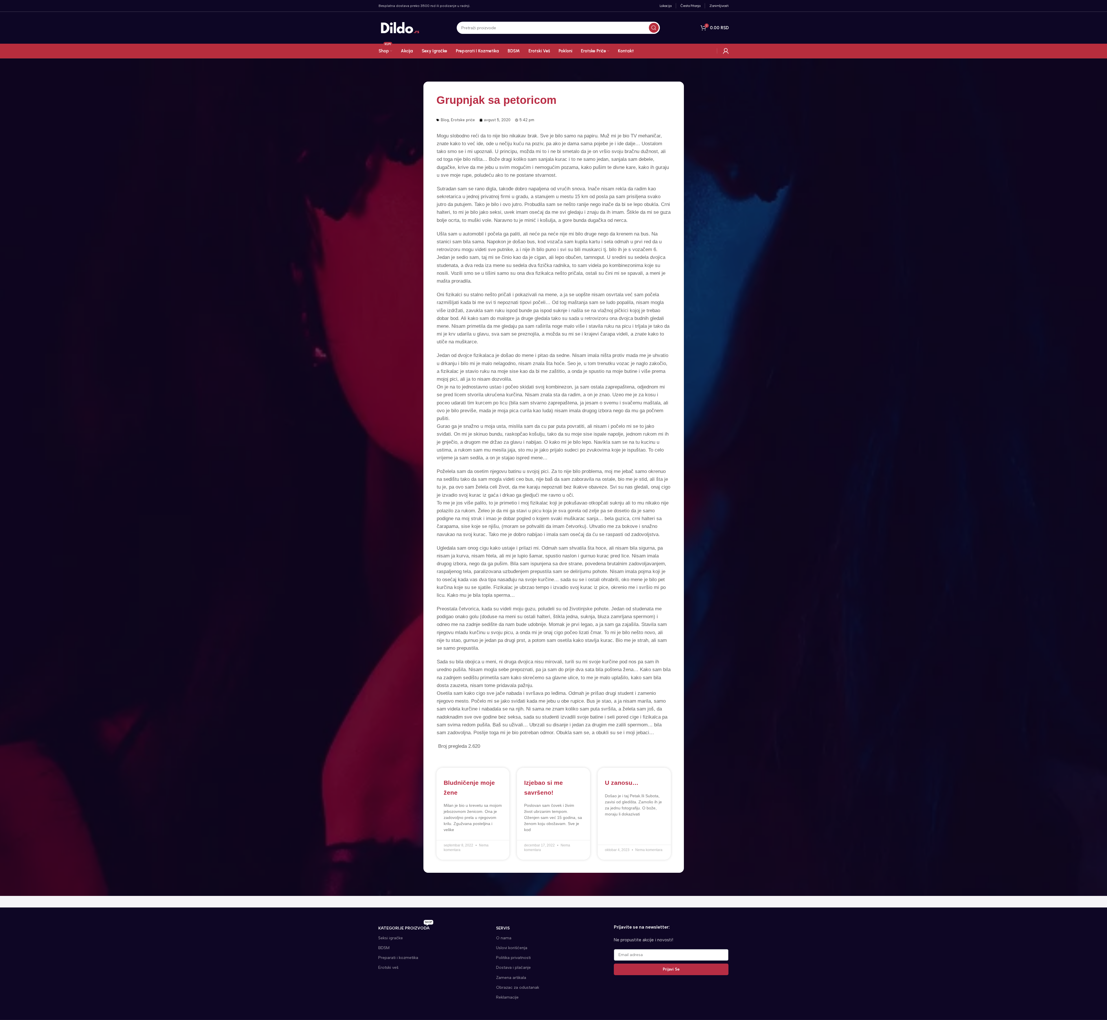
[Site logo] (400, 27)
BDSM (384, 947)
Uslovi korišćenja (511, 947)
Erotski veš (388, 967)
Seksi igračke (390, 938)
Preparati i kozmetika (398, 957)
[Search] (654, 28)
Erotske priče (463, 120)
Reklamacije (507, 997)
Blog (445, 120)
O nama (503, 938)
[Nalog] (726, 51)
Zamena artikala (511, 977)
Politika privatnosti (513, 957)
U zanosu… (621, 782)
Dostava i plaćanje (513, 967)
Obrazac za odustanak (517, 987)
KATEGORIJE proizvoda (405, 927)
